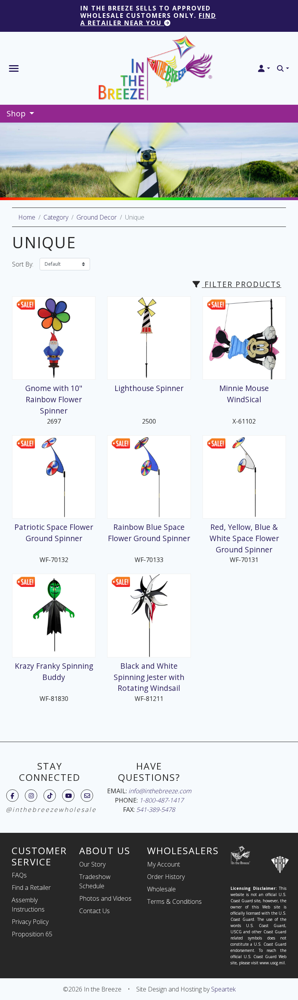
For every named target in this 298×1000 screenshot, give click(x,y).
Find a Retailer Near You (148, 19)
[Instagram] (31, 795)
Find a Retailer (31, 887)
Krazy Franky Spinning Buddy (54, 671)
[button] (263, 68)
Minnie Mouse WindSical (244, 394)
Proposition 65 (32, 934)
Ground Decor (96, 217)
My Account (163, 864)
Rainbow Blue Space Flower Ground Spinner (149, 532)
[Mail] (87, 795)
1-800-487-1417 (161, 800)
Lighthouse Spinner (149, 388)
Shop (17, 113)
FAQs (19, 875)
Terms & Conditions (174, 901)
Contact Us (94, 911)
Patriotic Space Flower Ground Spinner (53, 532)
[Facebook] (12, 795)
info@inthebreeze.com (159, 791)
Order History (166, 876)
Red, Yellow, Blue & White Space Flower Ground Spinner (244, 538)
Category (55, 217)
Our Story (92, 864)
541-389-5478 (155, 809)
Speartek (223, 989)
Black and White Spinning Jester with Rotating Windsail (149, 677)
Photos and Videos (105, 898)
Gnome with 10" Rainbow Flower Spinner (53, 399)
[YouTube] (68, 795)
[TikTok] (50, 795)
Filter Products (241, 284)
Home (26, 217)
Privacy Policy (30, 921)
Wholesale (161, 889)
